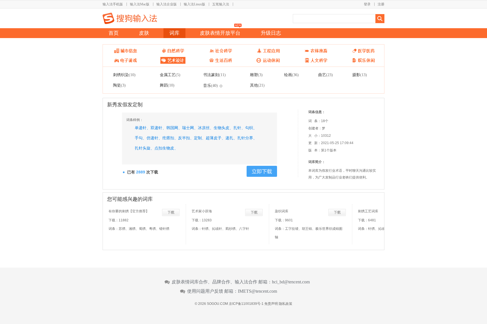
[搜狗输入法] (130, 18)
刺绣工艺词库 (368, 211)
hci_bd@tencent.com (291, 282)
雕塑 (256, 74)
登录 (367, 4)
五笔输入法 (220, 4)
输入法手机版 (113, 4)
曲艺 (325, 74)
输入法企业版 (166, 4)
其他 (257, 85)
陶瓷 (119, 85)
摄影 (359, 74)
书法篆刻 (214, 74)
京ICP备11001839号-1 (246, 304)
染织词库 (281, 211)
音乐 (210, 85)
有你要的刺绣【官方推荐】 (129, 211)
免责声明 (271, 304)
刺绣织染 (124, 74)
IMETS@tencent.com (257, 291)
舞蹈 (167, 85)
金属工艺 (170, 74)
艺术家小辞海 (202, 211)
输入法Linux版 (194, 4)
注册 (381, 4)
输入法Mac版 (139, 4)
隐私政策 (285, 304)
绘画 (291, 74)
